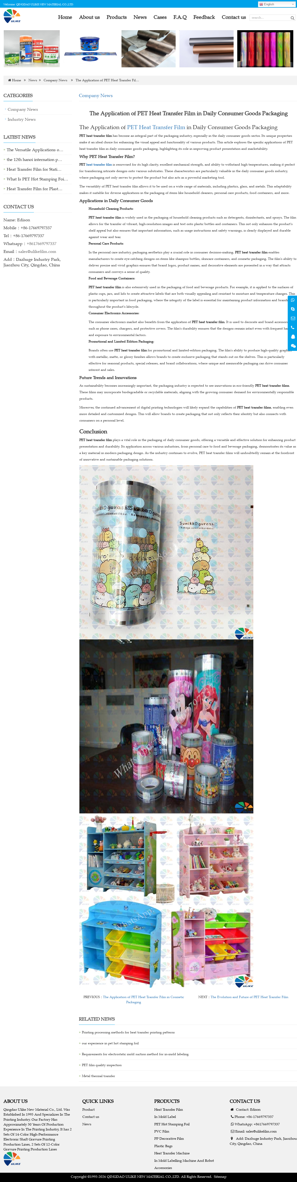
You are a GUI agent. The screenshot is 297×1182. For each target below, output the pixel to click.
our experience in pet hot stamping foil (110, 1043)
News (33, 80)
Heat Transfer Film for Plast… (34, 188)
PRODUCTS (167, 1101)
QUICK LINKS (98, 1101)
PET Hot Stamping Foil (172, 1124)
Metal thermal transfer (98, 1076)
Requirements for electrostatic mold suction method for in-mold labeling (135, 1054)
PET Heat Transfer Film (156, 127)
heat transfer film (99, 165)
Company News (55, 80)
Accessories (163, 1168)
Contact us (90, 1116)
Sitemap (220, 1176)
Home (16, 80)
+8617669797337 (41, 243)
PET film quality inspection (102, 1065)
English (268, 4)
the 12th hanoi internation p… (34, 159)
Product (88, 1109)
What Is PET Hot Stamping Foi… (37, 179)
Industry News (22, 119)
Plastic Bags (163, 1146)
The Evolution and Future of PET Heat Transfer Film (249, 997)
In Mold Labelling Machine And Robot (184, 1160)
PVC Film (161, 1131)
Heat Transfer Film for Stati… (34, 169)
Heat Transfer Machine (172, 1153)
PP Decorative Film (169, 1138)
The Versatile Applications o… (35, 149)
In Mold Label (165, 1116)
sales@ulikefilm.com (37, 251)
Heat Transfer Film (168, 1109)
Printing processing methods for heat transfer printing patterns (128, 1032)
